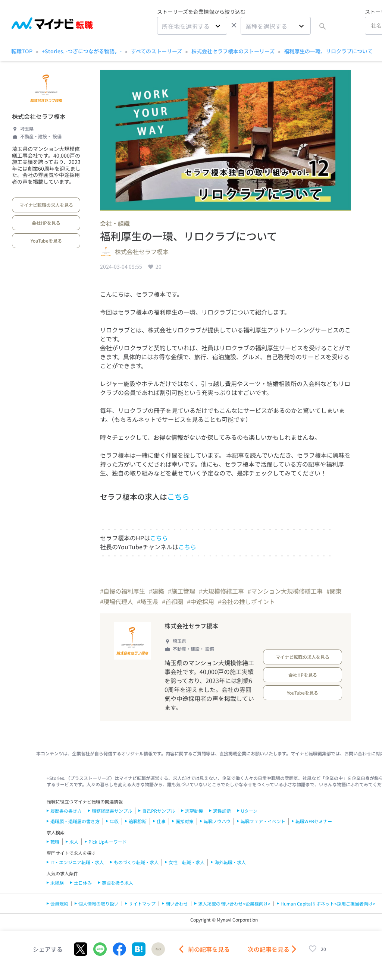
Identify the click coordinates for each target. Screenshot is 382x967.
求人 (73, 841)
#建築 (156, 591)
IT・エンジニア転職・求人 (77, 862)
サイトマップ (142, 903)
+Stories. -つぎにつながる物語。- (82, 51)
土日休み (83, 882)
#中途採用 (200, 601)
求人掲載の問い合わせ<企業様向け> (234, 903)
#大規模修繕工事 (221, 591)
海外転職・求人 (230, 862)
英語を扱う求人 (117, 882)
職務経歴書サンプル (112, 811)
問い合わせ (177, 903)
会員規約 (59, 903)
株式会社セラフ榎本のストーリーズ (233, 51)
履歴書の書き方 (66, 811)
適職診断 (138, 821)
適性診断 (222, 811)
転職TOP (21, 51)
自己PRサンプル (158, 811)
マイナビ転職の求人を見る (46, 205)
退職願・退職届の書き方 (75, 821)
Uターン (249, 811)
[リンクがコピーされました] (158, 949)
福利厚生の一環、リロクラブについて (328, 51)
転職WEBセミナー (313, 821)
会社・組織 (115, 223)
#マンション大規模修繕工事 (285, 591)
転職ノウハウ (217, 821)
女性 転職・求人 (186, 862)
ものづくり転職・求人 (136, 862)
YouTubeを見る (46, 240)
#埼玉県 (147, 601)
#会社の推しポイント (246, 601)
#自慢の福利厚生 (122, 591)
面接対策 (185, 821)
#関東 (334, 591)
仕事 (161, 821)
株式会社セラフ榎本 (39, 116)
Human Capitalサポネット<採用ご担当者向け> (328, 903)
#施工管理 (181, 591)
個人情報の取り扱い (98, 903)
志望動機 (194, 811)
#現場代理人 (116, 601)
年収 (114, 821)
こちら (178, 496)
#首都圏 (172, 601)
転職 (54, 841)
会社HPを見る (46, 222)
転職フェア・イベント (263, 821)
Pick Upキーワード (107, 841)
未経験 (57, 882)
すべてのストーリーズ (156, 51)
